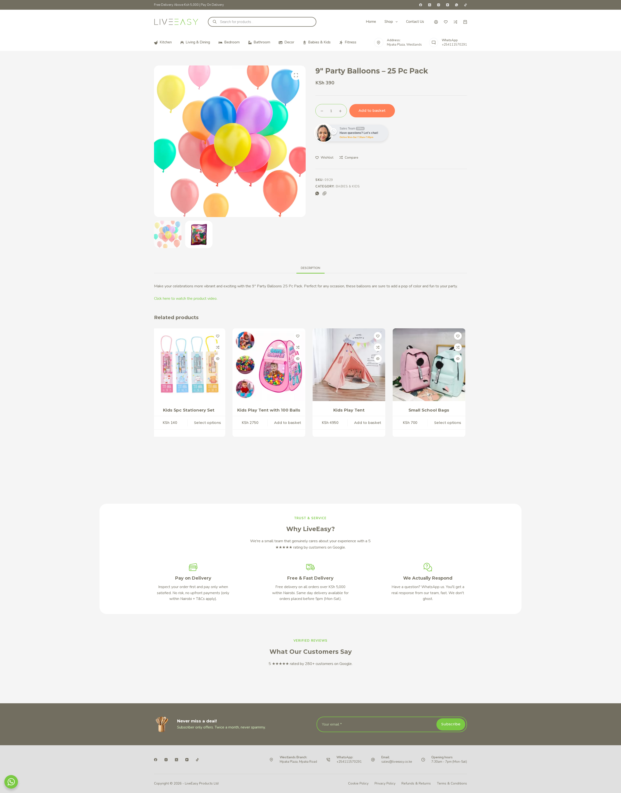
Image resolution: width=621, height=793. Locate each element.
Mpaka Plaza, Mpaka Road (298, 762)
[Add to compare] (220, 347)
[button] (296, 75)
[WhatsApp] (456, 4)
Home (371, 21)
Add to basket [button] (209, 428)
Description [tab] (310, 268)
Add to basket (372, 110)
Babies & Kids (319, 42)
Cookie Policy (358, 783)
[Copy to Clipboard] (324, 193)
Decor (289, 42)
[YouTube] (447, 4)
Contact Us (415, 21)
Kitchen (166, 42)
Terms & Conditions (452, 783)
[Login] (436, 22)
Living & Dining (198, 42)
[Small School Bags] (351, 364)
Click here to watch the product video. (185, 298)
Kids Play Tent (270, 410)
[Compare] (455, 22)
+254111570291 (454, 44)
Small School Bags (351, 410)
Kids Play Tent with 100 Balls (190, 410)
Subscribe (450, 724)
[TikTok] (465, 4)
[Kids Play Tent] (271, 364)
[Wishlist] (446, 22)
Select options (369, 428)
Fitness (350, 42)
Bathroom (261, 42)
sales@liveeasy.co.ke (396, 762)
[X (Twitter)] (429, 4)
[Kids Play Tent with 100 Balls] (191, 364)
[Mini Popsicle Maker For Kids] (431, 364)
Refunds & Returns (416, 783)
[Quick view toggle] (220, 359)
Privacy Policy (385, 783)
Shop (388, 21)
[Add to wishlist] (220, 336)
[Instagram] (438, 4)
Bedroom (232, 42)
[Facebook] (420, 4)
